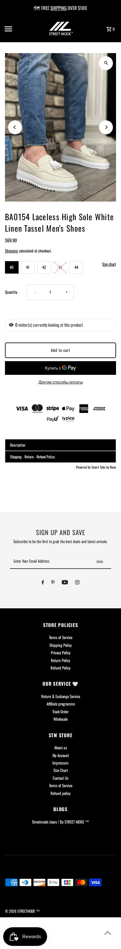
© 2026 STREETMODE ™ (22, 911)
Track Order (60, 712)
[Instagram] (77, 583)
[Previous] (15, 127)
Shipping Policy (60, 645)
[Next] (106, 127)
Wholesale (60, 719)
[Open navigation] (15, 29)
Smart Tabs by (101, 467)
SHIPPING (58, 7)
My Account (60, 755)
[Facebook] (43, 583)
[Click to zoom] (106, 63)
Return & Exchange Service (60, 696)
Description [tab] (17, 444)
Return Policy (60, 660)
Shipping (11, 251)
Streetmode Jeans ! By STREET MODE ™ (60, 822)
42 (44, 267)
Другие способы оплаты (60, 382)
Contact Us (61, 778)
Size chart (109, 264)
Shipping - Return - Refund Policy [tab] (32, 456)
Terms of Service (60, 637)
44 (76, 267)
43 (60, 267)
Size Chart (60, 770)
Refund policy (60, 793)
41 (27, 267)
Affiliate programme (61, 704)
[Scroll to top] (108, 933)
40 (12, 267)
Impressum (60, 763)
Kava (113, 467)
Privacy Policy (60, 653)
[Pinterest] (53, 583)
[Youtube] (65, 583)
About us (60, 748)
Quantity (11, 292)
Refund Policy (60, 668)
